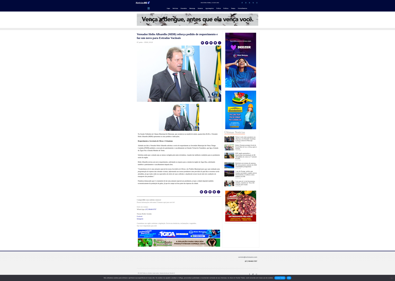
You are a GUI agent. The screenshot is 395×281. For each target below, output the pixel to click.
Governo (200, 8)
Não (289, 278)
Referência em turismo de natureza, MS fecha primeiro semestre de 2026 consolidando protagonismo (246, 165)
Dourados (184, 8)
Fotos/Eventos (242, 8)
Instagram (140, 219)
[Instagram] (245, 2)
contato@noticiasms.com (247, 257)
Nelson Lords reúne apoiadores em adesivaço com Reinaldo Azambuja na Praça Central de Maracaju (245, 138)
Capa (168, 8)
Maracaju (192, 8)
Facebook (139, 216)
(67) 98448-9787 (150, 209)
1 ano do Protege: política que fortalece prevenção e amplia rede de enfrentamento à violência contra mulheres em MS (246, 174)
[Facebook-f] (242, 2)
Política (225, 8)
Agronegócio (210, 8)
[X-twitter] (253, 2)
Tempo (233, 8)
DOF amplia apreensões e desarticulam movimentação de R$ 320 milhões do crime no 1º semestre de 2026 (246, 156)
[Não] (391, 278)
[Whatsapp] (257, 2)
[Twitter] (253, 274)
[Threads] (249, 2)
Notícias (175, 8)
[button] (202, 42)
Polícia (218, 8)
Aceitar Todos (280, 278)
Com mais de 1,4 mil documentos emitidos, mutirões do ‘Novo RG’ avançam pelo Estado (245, 183)
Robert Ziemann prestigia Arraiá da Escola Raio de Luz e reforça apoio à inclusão (246, 147)
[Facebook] (249, 274)
